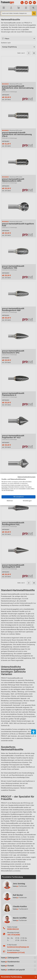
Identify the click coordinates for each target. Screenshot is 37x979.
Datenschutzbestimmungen (26, 477)
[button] (33, 732)
